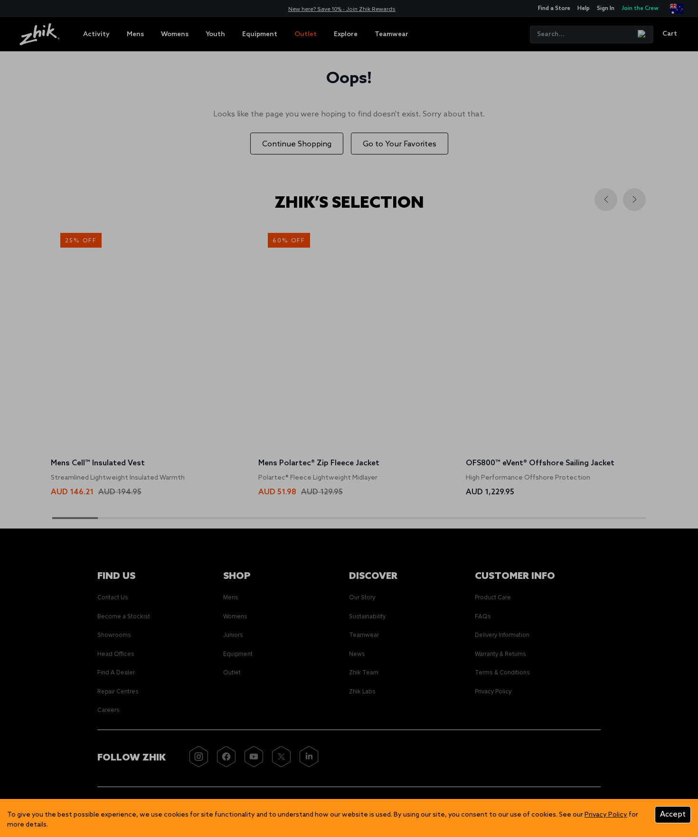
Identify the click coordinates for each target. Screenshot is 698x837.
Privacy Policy (606, 815)
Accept (673, 814)
